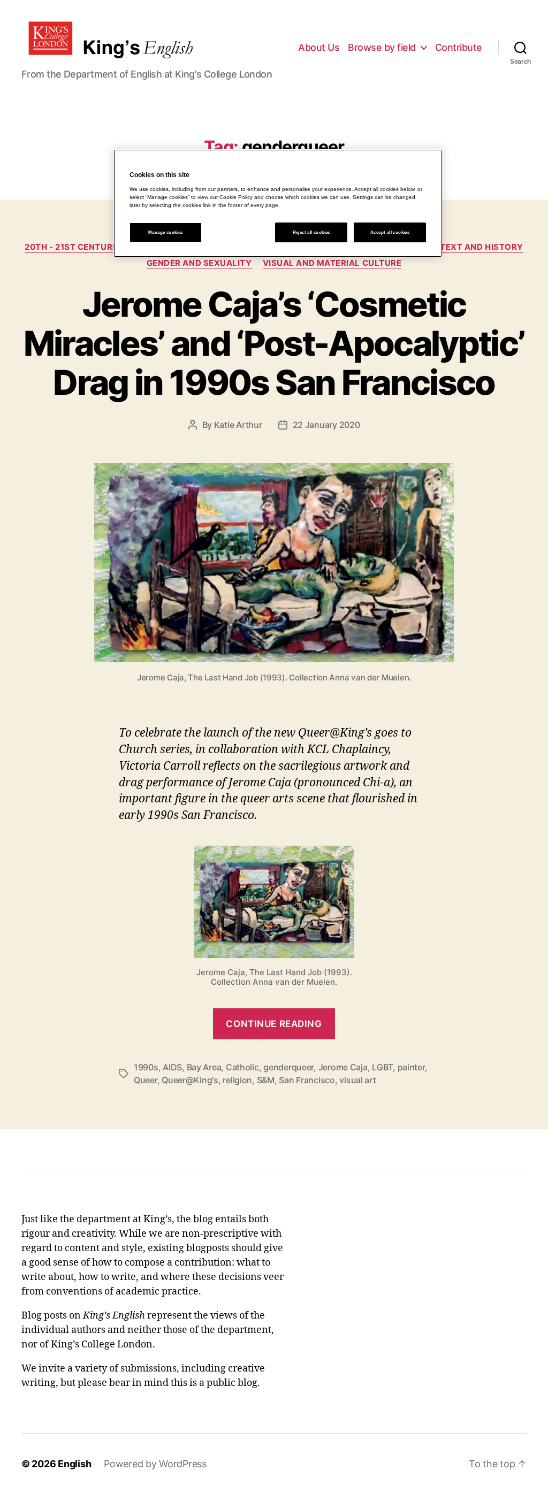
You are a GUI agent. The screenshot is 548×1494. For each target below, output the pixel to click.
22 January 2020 (326, 424)
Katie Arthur (238, 424)
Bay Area (204, 1067)
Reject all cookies (311, 232)
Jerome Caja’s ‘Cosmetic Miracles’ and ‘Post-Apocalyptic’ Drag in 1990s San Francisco (274, 343)
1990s (146, 1067)
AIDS (172, 1067)
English (74, 1463)
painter (411, 1067)
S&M (266, 1080)
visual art (357, 1080)
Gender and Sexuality (199, 263)
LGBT (382, 1067)
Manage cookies (165, 232)
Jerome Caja (343, 1067)
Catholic (242, 1067)
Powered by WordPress (155, 1463)
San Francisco (307, 1080)
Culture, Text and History (459, 247)
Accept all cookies (389, 232)
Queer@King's (190, 1080)
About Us (318, 47)
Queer (145, 1080)
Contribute (458, 47)
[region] (277, 203)
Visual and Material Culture (332, 263)
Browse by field (382, 47)
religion (237, 1080)
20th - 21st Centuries (75, 247)
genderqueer (288, 1067)
